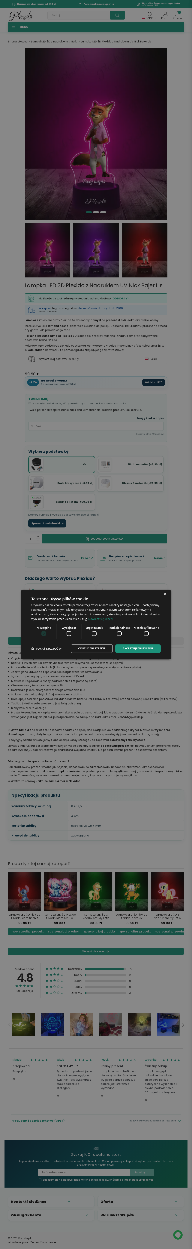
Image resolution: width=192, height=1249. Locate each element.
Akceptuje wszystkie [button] (138, 648)
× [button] (165, 594)
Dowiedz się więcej (100, 619)
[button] (46, 649)
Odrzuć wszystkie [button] (91, 648)
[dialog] (96, 625)
